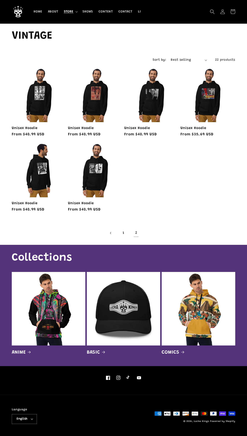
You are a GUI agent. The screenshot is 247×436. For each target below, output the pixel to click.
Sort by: (159, 60)
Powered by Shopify (222, 421)
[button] (70, 12)
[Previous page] (111, 233)
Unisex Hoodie (25, 128)
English (22, 418)
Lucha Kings (201, 421)
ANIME (19, 352)
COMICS (170, 352)
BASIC (93, 352)
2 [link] (136, 233)
